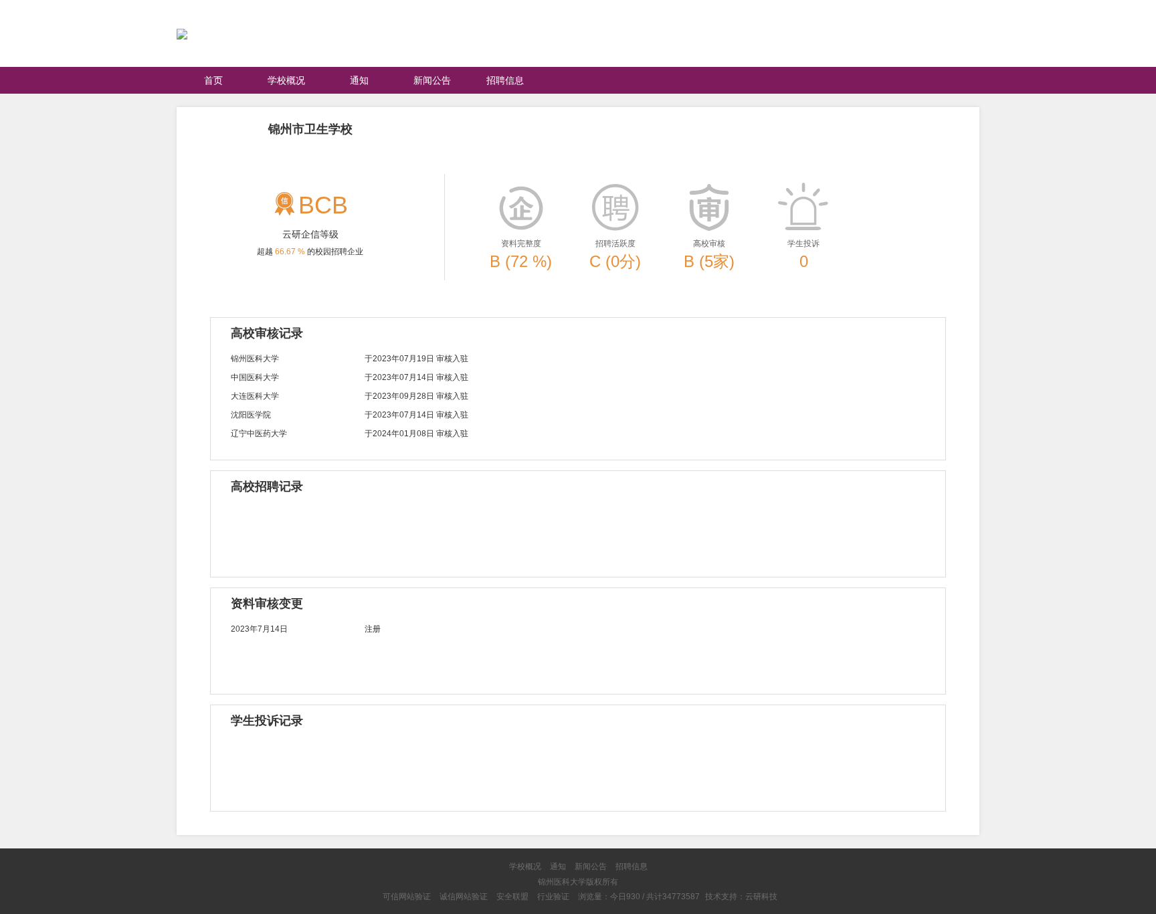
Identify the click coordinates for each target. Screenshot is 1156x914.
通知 (359, 80)
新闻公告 (432, 80)
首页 (213, 80)
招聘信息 (505, 80)
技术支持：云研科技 (741, 896)
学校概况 (286, 80)
